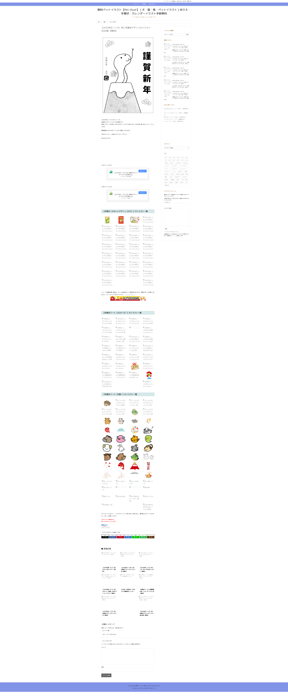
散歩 (187, 174)
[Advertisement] (127, 151)
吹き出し (167, 174)
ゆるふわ (186, 163)
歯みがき (177, 177)
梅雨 (166, 177)
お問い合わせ (179, 1)
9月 (173, 160)
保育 (186, 171)
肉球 (166, 182)
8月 (169, 160)
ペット (106, 22)
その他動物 (113, 22)
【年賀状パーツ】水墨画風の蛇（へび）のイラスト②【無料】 (147, 591)
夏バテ (172, 174)
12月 (187, 160)
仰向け (180, 171)
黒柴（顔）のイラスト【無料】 (171, 117)
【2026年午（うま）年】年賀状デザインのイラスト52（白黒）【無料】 (180, 47)
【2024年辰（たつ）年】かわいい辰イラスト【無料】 (109, 569)
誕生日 (171, 182)
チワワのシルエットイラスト (171, 119)
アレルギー (174, 166)
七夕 (174, 171)
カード (166, 168)
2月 (170, 157)
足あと (182, 182)
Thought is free (152, 688)
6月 (187, 157)
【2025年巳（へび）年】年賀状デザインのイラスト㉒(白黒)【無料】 (147, 613)
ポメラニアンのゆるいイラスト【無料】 (173, 113)
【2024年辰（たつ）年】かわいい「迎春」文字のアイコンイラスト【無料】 (109, 591)
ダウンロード (143, 171)
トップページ (167, 1)
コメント (103, 647)
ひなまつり (178, 163)
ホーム (100, 22)
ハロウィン (167, 171)
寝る (183, 174)
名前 (102, 667)
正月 (171, 177)
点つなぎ (185, 177)
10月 (177, 160)
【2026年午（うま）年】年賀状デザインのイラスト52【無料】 (180, 59)
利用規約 (173, 1)
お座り (166, 163)
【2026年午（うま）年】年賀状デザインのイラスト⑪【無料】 (128, 569)
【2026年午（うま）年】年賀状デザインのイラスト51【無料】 (180, 83)
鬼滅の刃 (167, 185)
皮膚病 (172, 179)
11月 (182, 160)
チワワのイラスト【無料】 (170, 121)
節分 (178, 179)
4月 (178, 157)
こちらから (173, 235)
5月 (182, 157)
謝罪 (177, 182)
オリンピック (184, 166)
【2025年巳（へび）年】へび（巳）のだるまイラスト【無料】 (147, 569)
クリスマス (174, 168)
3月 (174, 157)
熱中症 (166, 179)
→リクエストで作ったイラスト (171, 231)
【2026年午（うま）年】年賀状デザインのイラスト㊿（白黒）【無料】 (180, 94)
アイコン (167, 166)
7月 (166, 160)
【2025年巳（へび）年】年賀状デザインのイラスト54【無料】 (109, 613)
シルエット (183, 168)
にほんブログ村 (105, 527)
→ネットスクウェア (129, 294)
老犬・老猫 (184, 179)
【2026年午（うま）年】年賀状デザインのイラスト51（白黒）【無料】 (180, 70)
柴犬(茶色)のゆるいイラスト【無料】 (172, 108)
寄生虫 (178, 174)
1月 (166, 157)
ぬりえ (172, 163)
